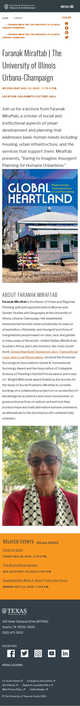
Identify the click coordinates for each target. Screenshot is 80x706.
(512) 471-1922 (12, 632)
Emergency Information (39, 681)
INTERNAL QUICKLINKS (12, 665)
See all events (48, 542)
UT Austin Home (11, 681)
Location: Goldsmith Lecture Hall (29, 96)
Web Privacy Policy (12, 689)
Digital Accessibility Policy (36, 685)
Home (5, 18)
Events (18, 18)
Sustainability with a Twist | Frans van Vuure (35, 580)
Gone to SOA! (13, 550)
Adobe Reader (37, 689)
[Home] (19, 6)
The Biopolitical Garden (20, 565)
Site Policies (8, 685)
